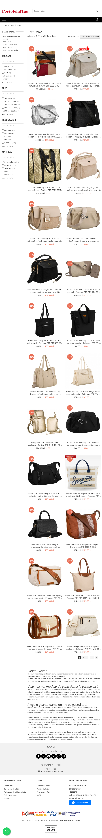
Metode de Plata (43, 786)
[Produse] (4, 20)
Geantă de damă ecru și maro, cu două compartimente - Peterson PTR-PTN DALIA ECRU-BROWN (44, 647)
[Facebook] (38, 756)
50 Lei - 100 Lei (10, 101)
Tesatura (7, 168)
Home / (7, 25)
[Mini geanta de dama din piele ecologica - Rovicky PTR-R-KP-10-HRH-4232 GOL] (44, 422)
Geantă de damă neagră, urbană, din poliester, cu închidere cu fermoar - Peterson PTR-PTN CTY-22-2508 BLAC (44, 494)
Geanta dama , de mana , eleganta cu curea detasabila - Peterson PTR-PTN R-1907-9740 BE (82, 392)
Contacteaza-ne (82, 803)
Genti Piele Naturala (10, 50)
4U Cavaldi (8, 130)
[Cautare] (97, 11)
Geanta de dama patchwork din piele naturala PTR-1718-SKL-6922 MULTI (44, 84)
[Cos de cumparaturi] (97, 19)
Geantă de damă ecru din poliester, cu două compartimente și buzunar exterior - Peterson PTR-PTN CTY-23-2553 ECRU (83, 239)
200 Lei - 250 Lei (10, 111)
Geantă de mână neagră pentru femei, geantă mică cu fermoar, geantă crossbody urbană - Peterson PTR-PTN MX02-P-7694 (44, 290)
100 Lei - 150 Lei (10, 104)
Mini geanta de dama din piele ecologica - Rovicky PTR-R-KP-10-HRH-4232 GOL (44, 443)
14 (92, 657)
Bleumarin (8, 76)
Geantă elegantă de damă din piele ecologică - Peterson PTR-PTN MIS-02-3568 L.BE (82, 647)
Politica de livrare (10, 795)
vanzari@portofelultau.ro (52, 771)
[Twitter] (53, 756)
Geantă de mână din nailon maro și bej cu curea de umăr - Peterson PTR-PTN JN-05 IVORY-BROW (44, 596)
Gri (5, 79)
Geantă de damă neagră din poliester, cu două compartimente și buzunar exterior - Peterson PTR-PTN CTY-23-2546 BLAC (83, 443)
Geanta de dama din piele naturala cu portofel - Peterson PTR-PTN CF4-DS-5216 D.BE (83, 290)
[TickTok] (58, 756)
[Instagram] (63, 756)
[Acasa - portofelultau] (15, 11)
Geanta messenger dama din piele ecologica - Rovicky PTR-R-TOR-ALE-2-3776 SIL (44, 135)
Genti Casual (7, 47)
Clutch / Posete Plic (9, 44)
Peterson (8, 142)
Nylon (6, 174)
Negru (6, 66)
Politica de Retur (43, 789)
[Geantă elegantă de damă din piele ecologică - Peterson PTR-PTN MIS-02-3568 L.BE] (83, 626)
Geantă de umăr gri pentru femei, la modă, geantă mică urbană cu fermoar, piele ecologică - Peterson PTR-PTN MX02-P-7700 (82, 84)
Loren (6, 139)
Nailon (7, 171)
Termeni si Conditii (11, 789)
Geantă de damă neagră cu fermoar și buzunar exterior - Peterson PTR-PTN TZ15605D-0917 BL (83, 341)
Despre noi (8, 786)
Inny (6, 136)
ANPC (39, 795)
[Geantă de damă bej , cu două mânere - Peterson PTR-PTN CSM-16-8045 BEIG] (83, 575)
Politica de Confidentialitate (15, 792)
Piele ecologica (10, 162)
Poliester (7, 165)
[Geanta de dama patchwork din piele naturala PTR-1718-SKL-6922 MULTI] (44, 63)
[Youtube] (48, 756)
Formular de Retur (44, 792)
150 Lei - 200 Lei (10, 107)
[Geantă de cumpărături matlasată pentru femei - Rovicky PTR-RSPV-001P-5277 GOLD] (44, 166)
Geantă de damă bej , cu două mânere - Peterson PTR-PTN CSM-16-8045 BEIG (83, 596)
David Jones (9, 133)
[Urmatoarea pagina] (96, 657)
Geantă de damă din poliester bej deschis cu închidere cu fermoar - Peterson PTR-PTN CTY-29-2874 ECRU (44, 392)
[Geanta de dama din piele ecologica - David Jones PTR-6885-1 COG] (83, 524)
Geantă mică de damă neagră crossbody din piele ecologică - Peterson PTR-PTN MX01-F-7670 (45, 545)
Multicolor (8, 69)
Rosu (6, 72)
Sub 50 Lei (8, 98)
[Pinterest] (43, 756)
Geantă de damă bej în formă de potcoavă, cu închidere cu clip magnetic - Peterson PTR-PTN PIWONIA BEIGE (44, 239)
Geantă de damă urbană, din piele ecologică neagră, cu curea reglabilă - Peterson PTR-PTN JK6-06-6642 (83, 135)
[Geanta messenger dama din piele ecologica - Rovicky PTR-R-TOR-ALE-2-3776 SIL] (44, 114)
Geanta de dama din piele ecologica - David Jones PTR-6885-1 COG (82, 545)
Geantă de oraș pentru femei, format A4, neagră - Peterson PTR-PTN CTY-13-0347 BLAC (44, 341)
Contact (7, 798)
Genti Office (6, 41)
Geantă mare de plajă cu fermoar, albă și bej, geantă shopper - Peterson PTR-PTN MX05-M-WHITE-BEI (83, 494)
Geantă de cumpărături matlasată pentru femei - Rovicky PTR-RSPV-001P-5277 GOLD (44, 188)
